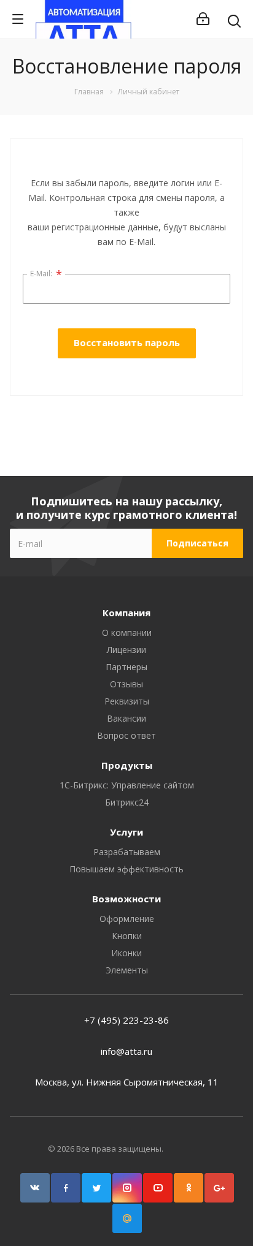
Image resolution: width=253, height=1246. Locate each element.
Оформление (126, 918)
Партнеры (126, 667)
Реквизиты (126, 701)
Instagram (127, 1188)
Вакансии (126, 718)
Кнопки (127, 936)
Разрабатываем (126, 852)
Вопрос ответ (126, 735)
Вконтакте (35, 1188)
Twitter (96, 1188)
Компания (126, 612)
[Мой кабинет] (203, 19)
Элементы (127, 970)
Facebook (65, 1188)
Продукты (126, 765)
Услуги (126, 832)
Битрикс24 (127, 802)
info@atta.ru (126, 1051)
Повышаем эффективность (126, 869)
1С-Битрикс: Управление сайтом (127, 785)
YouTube (158, 1188)
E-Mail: (46, 274)
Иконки (126, 953)
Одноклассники (188, 1188)
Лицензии (126, 649)
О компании (127, 632)
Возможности (126, 899)
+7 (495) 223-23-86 (126, 1020)
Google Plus (219, 1188)
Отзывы (126, 684)
